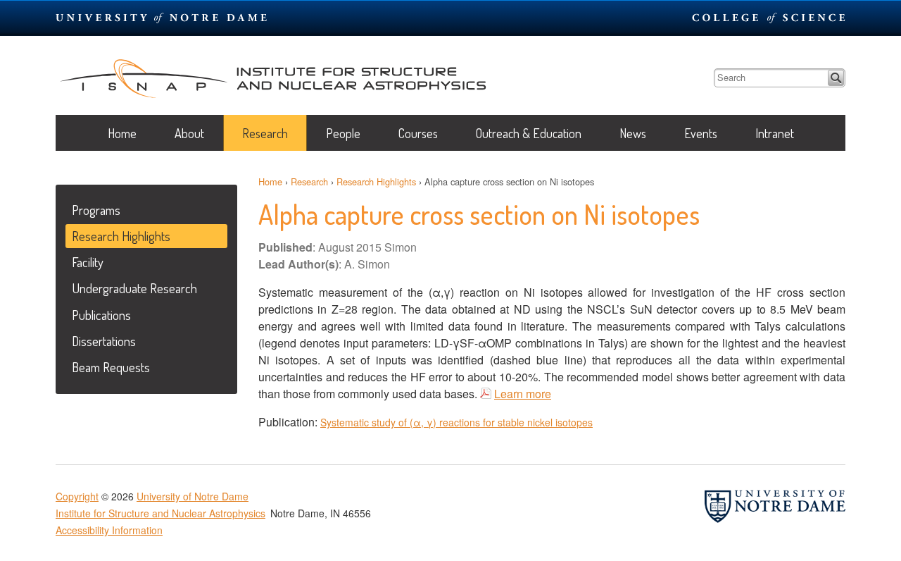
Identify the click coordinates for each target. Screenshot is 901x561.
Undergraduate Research (134, 288)
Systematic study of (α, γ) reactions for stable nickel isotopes (456, 422)
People (343, 133)
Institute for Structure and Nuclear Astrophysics (273, 75)
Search (836, 78)
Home (122, 133)
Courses (418, 133)
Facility (87, 262)
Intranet (774, 133)
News (632, 133)
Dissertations (104, 341)
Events (700, 133)
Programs (96, 210)
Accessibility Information (109, 530)
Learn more (522, 394)
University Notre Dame (161, 17)
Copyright (77, 496)
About (189, 133)
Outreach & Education (528, 133)
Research (265, 133)
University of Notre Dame (192, 496)
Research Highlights (376, 181)
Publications (101, 315)
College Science (768, 17)
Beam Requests (111, 367)
